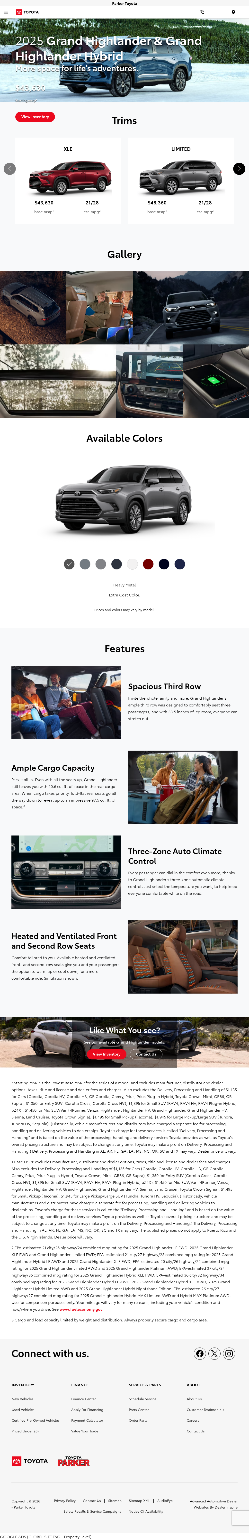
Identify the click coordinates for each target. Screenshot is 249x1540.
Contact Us (196, 1431)
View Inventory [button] (106, 1054)
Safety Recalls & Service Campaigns (92, 1511)
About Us (194, 1398)
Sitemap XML (139, 1500)
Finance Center (83, 1398)
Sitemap (115, 1500)
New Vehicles (23, 1398)
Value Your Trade (84, 1431)
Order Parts (138, 1420)
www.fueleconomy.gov (81, 1309)
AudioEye (165, 1500)
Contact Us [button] (146, 1054)
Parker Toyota (25, 1507)
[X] (214, 1354)
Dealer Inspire (226, 1507)
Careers (193, 1420)
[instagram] (229, 1354)
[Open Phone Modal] (202, 12)
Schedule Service (142, 1398)
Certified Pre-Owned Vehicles (36, 1420)
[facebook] (200, 1354)
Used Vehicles (23, 1409)
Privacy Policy (65, 1500)
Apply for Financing (87, 1409)
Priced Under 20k (25, 1431)
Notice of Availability (146, 1511)
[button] (239, 169)
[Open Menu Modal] (6, 12)
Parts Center (139, 1409)
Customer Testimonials (205, 1409)
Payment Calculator (87, 1420)
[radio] (69, 564)
